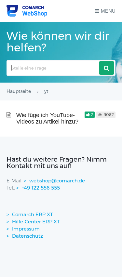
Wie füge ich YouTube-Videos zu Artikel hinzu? (47, 118)
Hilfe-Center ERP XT (36, 221)
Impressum (26, 229)
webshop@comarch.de (57, 181)
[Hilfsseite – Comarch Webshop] (27, 11)
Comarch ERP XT (32, 214)
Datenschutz (27, 236)
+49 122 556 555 (41, 188)
